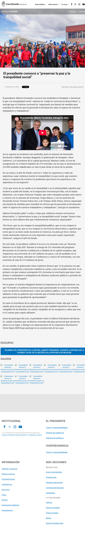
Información (53, 4)
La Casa (64, 4)
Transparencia (7, 510)
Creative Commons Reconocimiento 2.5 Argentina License (22, 435)
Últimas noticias (8, 474)
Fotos (4, 495)
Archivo (5, 500)
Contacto (72, 11)
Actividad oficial (8, 479)
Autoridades (40, 4)
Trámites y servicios (9, 469)
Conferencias (7, 484)
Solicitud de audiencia (10, 505)
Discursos (6, 489)
